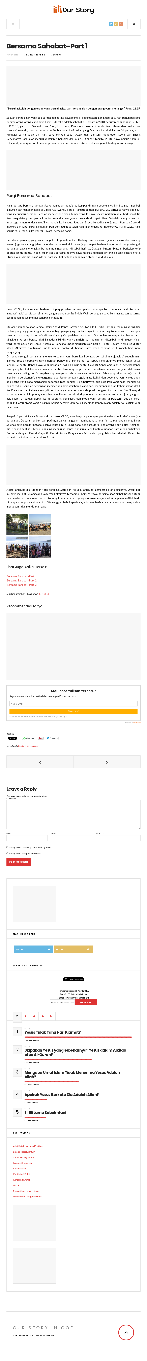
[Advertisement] (73, 86)
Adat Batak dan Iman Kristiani (27, 1146)
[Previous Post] (40, 762)
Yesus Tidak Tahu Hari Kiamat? (53, 1032)
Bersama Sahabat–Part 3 (21, 584)
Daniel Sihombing (35, 55)
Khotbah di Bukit (21, 1174)
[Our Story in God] (73, 9)
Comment (11, 798)
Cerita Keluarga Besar (24, 1157)
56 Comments (31, 1103)
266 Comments (32, 1040)
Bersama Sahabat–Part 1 (21, 576)
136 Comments (32, 1085)
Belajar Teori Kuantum (24, 1151)
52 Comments (31, 1120)
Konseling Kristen (21, 1179)
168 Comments (32, 1062)
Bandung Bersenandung (28, 746)
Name (9, 833)
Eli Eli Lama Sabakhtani (45, 1112)
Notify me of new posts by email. (25, 853)
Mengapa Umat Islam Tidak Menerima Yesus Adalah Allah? (72, 1074)
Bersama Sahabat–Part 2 (21, 580)
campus (57, 55)
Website (100, 833)
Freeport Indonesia (22, 1162)
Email (54, 833)
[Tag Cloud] (51, 1016)
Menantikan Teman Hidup (26, 1190)
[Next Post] (107, 762)
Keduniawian (19, 1168)
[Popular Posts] (17, 1016)
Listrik (16, 1185)
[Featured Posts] (26, 1016)
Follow (20, 949)
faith (27, 1028)
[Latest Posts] (34, 1016)
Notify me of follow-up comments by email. (30, 847)
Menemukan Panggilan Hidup (27, 1196)
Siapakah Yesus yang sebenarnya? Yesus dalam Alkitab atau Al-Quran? (75, 1052)
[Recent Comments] (42, 1016)
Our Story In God (44, 1328)
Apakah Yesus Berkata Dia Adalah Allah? (62, 1095)
